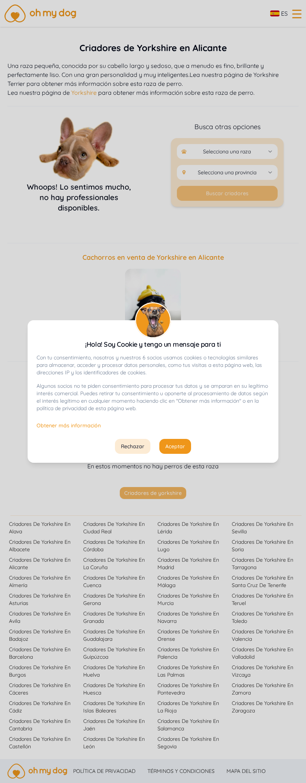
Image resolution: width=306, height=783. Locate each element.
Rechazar (132, 446)
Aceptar (175, 446)
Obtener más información (69, 425)
